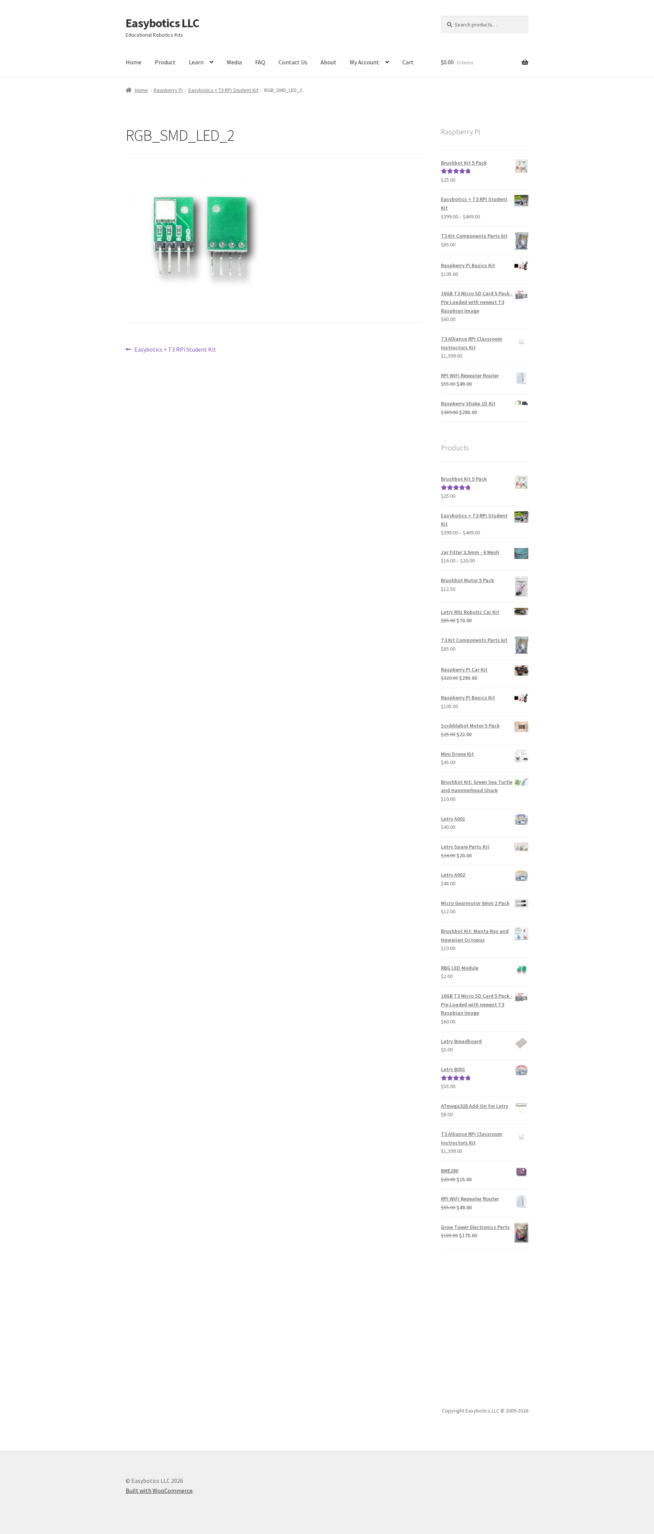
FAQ (260, 62)
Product (165, 62)
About (328, 62)
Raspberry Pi (168, 90)
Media (234, 62)
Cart (408, 62)
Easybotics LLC (162, 23)
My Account (364, 62)
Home (134, 62)
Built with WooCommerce (159, 1490)
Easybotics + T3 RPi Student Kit (223, 90)
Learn (196, 62)
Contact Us (293, 62)
